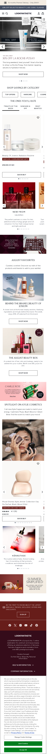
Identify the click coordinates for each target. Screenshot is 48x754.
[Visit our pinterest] (36, 625)
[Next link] (42, 205)
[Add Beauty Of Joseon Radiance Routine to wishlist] (38, 117)
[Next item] (42, 147)
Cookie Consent (23, 654)
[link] (39, 13)
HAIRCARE (28, 95)
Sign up (23, 614)
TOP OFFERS (10, 95)
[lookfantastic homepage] (23, 13)
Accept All (23, 750)
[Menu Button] (2, 13)
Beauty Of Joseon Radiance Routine (18, 156)
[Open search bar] (6, 13)
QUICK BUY (21, 175)
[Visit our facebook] (10, 625)
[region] (23, 715)
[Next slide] (43, 46)
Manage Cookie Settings (23, 737)
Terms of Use (29, 733)
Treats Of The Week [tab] (11, 107)
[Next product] (42, 492)
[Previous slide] (2, 46)
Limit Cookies (23, 743)
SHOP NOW (23, 74)
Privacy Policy (16, 733)
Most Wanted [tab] (38, 107)
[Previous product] (4, 492)
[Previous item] (4, 147)
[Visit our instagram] (20, 625)
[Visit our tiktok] (31, 625)
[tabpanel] (23, 147)
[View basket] (43, 13)
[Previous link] (4, 205)
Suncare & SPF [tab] (25, 107)
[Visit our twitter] (15, 625)
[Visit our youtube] (26, 625)
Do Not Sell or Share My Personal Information (23, 657)
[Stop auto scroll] (43, 19)
